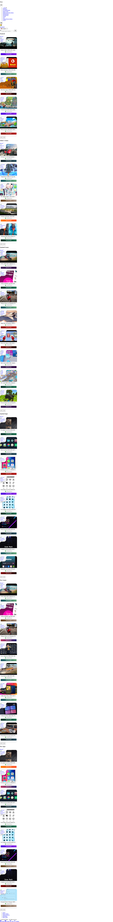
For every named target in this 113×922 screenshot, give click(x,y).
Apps (4, 7)
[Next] (4, 137)
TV (4, 17)
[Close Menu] (1, 5)
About (4, 912)
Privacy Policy (6, 913)
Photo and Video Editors (8, 12)
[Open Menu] (1, 23)
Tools (4, 16)
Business (5, 9)
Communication (6, 10)
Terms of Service (6, 915)
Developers (5, 916)
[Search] (15, 31)
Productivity (6, 15)
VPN (4, 20)
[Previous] (1, 137)
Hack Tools (5, 11)
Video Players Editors (7, 19)
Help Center (5, 917)
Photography (6, 14)
